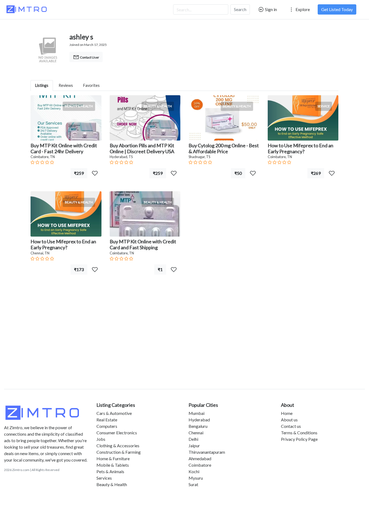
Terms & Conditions (299, 432)
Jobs (100, 439)
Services (104, 477)
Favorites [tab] (91, 85)
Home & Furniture (113, 458)
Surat (193, 484)
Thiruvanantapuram (207, 452)
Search (240, 9)
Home (287, 413)
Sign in (270, 9)
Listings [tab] (41, 85)
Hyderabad (199, 419)
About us (289, 419)
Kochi (194, 471)
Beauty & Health (111, 484)
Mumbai (196, 413)
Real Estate (106, 419)
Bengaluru (198, 426)
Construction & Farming (118, 452)
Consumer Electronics (116, 432)
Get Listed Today (337, 9)
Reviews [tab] (66, 85)
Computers (106, 426)
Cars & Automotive (114, 413)
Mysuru (196, 477)
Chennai (196, 432)
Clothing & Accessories (117, 445)
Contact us (291, 426)
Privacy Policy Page (299, 439)
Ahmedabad (200, 458)
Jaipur (194, 445)
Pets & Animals (110, 471)
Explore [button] (302, 9)
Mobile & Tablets (112, 465)
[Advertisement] (184, 338)
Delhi (193, 439)
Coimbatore (200, 465)
